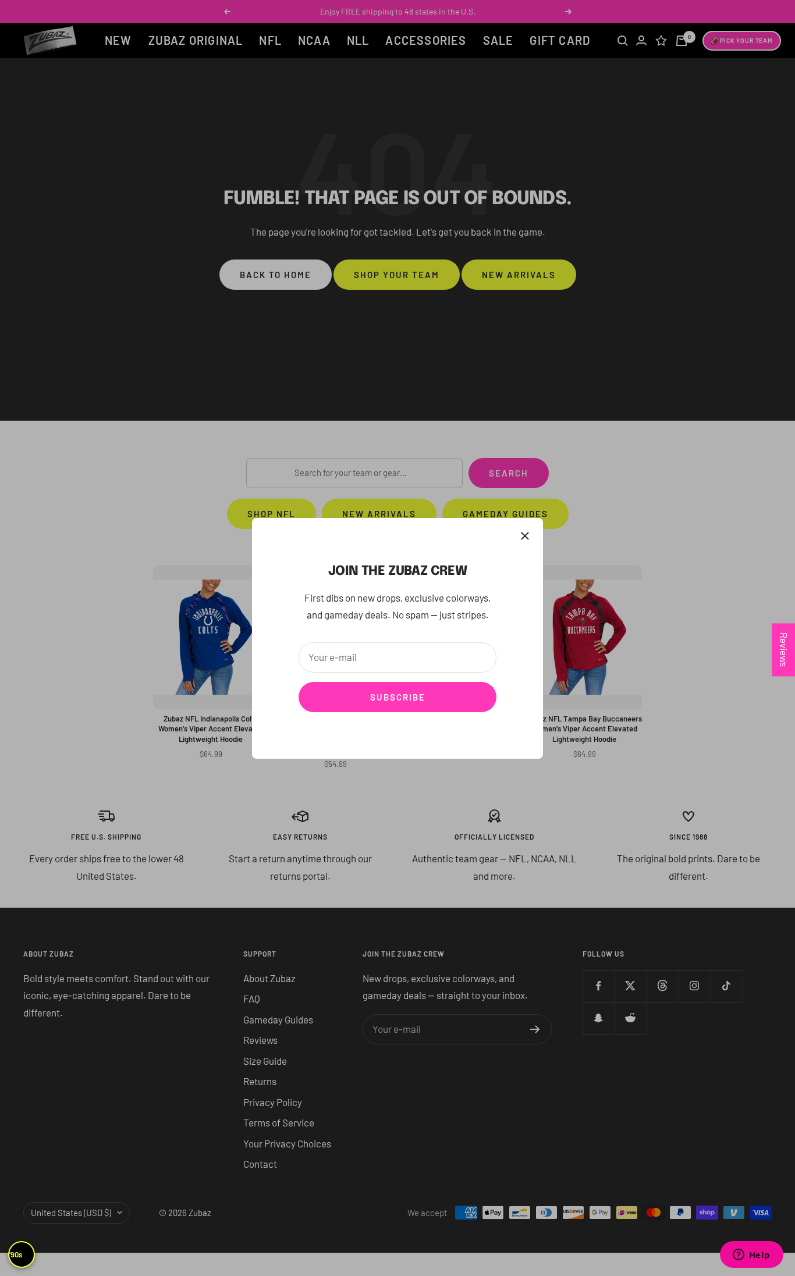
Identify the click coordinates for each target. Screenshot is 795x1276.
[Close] (525, 536)
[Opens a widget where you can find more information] (751, 1255)
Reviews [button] (784, 649)
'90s (15, 1254)
